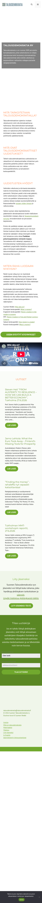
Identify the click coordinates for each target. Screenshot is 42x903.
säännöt (20, 594)
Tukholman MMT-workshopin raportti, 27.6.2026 (16, 528)
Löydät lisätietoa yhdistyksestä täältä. (21, 598)
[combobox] (21, 655)
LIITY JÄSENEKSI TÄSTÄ (21, 605)
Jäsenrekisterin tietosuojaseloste (14, 738)
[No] (39, 897)
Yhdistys (6, 730)
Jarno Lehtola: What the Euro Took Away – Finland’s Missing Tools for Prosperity (20, 441)
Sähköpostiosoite (9, 662)
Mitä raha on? (20, 307)
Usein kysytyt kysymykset (21, 334)
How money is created (26, 322)
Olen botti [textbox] (6, 656)
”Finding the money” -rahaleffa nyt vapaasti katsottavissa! (17, 485)
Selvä (21, 900)
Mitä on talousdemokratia (12, 725)
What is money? (26, 309)
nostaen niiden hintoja (24, 203)
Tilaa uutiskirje (21, 672)
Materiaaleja (7, 727)
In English (6, 735)
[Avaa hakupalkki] (32, 4)
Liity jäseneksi (8, 732)
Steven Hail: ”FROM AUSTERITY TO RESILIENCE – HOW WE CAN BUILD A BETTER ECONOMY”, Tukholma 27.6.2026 (21, 395)
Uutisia (5, 722)
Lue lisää (11, 425)
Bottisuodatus (7, 652)
